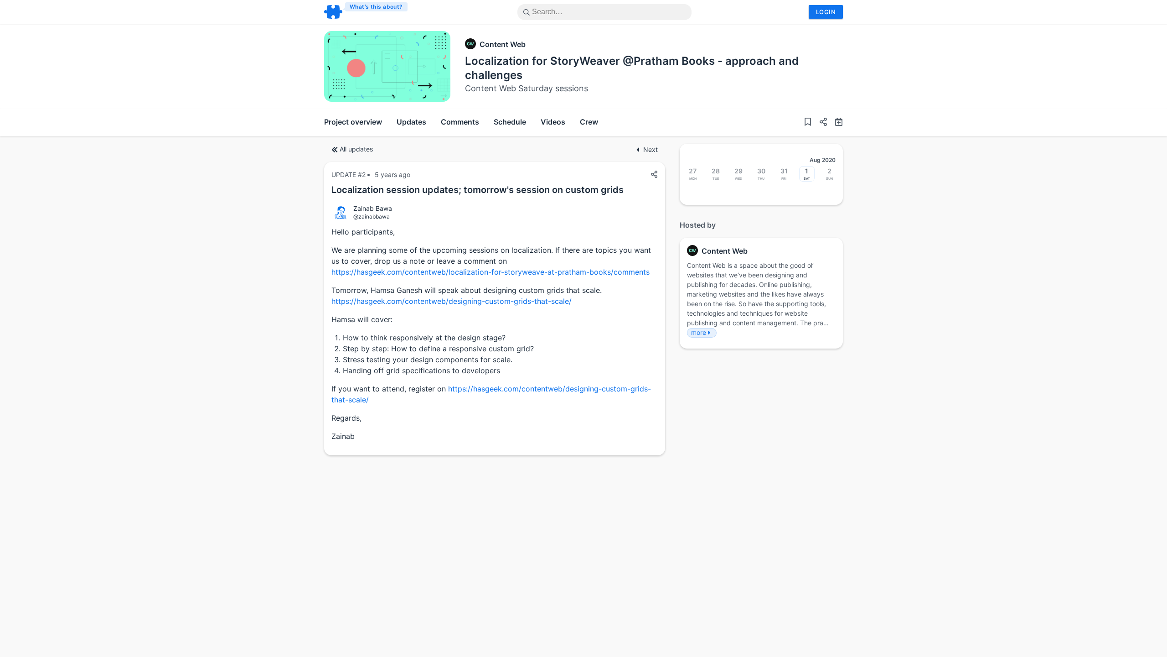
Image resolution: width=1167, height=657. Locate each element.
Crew (589, 121)
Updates (411, 121)
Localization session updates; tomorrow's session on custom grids (477, 189)
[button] (819, 122)
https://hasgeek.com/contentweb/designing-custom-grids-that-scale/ (451, 301)
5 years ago (392, 174)
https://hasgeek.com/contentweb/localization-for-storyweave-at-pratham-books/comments (490, 271)
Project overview (353, 121)
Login (826, 12)
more (698, 332)
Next (650, 149)
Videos (553, 121)
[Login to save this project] (808, 122)
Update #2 (348, 174)
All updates (356, 149)
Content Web (503, 44)
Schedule (510, 121)
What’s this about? (376, 6)
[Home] (366, 12)
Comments (460, 121)
